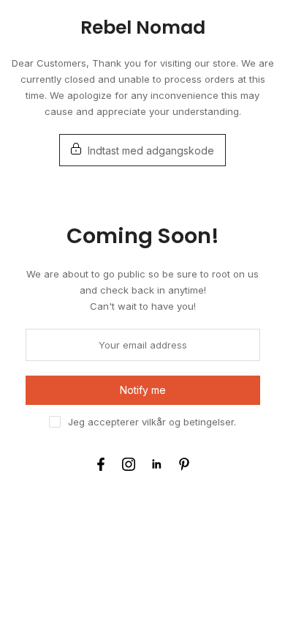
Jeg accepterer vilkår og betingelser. (152, 422)
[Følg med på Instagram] (128, 464)
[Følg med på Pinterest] (184, 464)
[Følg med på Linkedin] (156, 464)
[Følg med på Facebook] (100, 464)
